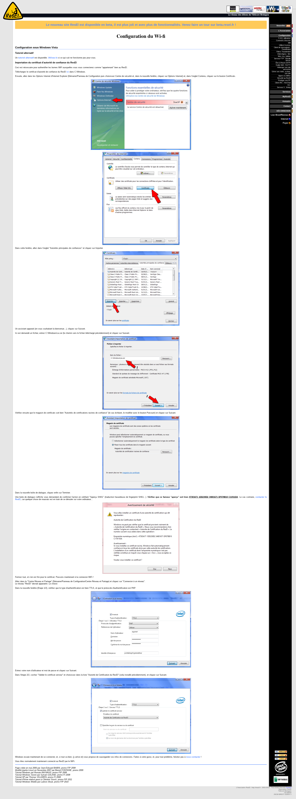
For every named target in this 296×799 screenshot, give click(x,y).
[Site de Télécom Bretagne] (233, 7)
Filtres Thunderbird (283, 52)
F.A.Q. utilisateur (284, 38)
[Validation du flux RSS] (281, 759)
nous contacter (193, 757)
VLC (289, 85)
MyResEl (286, 96)
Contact (287, 106)
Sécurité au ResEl (284, 78)
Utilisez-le (53, 58)
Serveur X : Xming (284, 87)
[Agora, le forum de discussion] (259, 7)
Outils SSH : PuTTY (283, 65)
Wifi (289, 43)
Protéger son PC (284, 80)
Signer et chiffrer (284, 76)
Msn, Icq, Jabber (284, 56)
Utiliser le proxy (285, 45)
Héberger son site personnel (284, 68)
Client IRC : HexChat (283, 83)
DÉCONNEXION (283, 111)
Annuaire (286, 101)
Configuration (284, 35)
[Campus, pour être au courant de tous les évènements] (246, 7)
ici (68, 72)
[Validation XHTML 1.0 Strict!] (281, 752)
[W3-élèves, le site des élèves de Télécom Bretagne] (272, 7)
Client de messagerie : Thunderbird (282, 48)
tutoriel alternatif (26, 58)
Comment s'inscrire (283, 40)
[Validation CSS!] (281, 755)
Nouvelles (281, 26)
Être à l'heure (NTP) (283, 63)
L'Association (284, 31)
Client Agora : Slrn (284, 54)
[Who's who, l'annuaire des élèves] (286, 7)
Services (286, 92)
